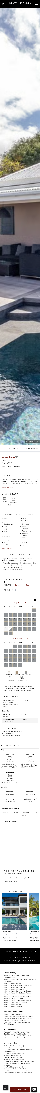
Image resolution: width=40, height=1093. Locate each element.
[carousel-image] (14, 911)
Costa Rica (7, 1018)
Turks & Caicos (9, 1024)
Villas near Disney (10, 1038)
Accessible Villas (22, 1038)
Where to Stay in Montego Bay (14, 989)
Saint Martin (18, 1022)
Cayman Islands (27, 1016)
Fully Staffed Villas (10, 1032)
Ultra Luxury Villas (23, 1032)
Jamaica (6, 1020)
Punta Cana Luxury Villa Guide (14, 1059)
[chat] (34, 1089)
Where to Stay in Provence (13, 1004)
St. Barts (9, 460)
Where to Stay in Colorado (13, 1006)
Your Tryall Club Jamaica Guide (14, 1067)
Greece (26, 1018)
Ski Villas (31, 1036)
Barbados (21, 1014)
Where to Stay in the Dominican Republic (18, 991)
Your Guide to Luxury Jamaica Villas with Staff (19, 1061)
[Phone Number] (3, 4)
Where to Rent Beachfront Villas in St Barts (18, 985)
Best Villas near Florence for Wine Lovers (18, 1073)
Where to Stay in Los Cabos (13, 999)
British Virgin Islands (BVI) (12, 1016)
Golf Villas (23, 1036)
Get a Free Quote (20, 1089)
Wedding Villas (21, 1034)
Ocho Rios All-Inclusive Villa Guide (15, 1069)
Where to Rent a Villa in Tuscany (15, 1002)
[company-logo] (19, 3)
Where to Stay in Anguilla (12, 983)
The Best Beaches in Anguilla (14, 1053)
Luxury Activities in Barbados (13, 1048)
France (20, 1018)
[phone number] (3, 4)
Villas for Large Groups (11, 1036)
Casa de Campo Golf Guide (13, 1057)
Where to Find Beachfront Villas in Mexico (18, 997)
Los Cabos (14, 1020)
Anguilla (6, 1014)
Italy (31, 1018)
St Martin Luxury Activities (13, 1055)
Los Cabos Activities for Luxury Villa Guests (18, 1071)
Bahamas (13, 1014)
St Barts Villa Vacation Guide (13, 1046)
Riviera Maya (8, 1022)
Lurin (3, 460)
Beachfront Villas (9, 1034)
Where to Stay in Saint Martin (14, 987)
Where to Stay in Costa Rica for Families (17, 1001)
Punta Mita (23, 1020)
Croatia (14, 1018)
